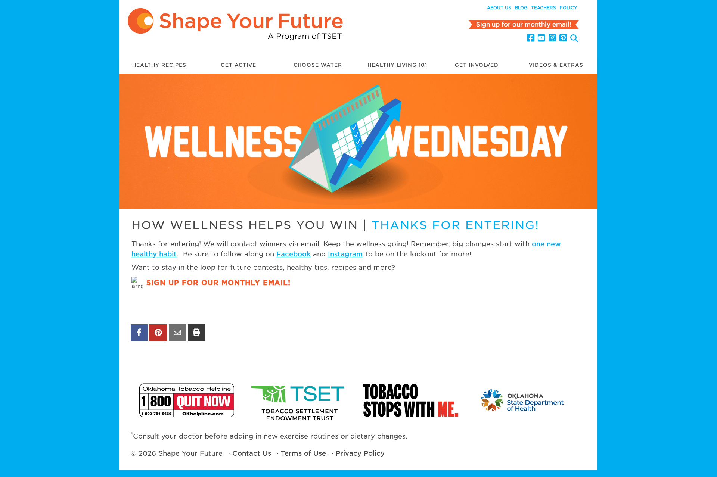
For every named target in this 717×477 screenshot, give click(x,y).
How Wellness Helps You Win (244, 225)
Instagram (345, 254)
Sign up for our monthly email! (218, 283)
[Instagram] (552, 38)
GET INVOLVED (477, 65)
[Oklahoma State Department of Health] (523, 400)
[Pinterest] (563, 38)
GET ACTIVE (238, 65)
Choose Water (318, 65)
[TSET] (299, 400)
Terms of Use (303, 453)
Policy (568, 7)
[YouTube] (541, 38)
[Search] (574, 39)
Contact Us (251, 453)
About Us (499, 7)
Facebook (293, 254)
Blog (521, 7)
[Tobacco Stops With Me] (411, 400)
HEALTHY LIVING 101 (397, 65)
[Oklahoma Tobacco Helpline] (187, 400)
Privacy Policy (360, 453)
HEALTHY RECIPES (159, 65)
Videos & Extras (556, 65)
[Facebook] (530, 38)
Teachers (543, 7)
